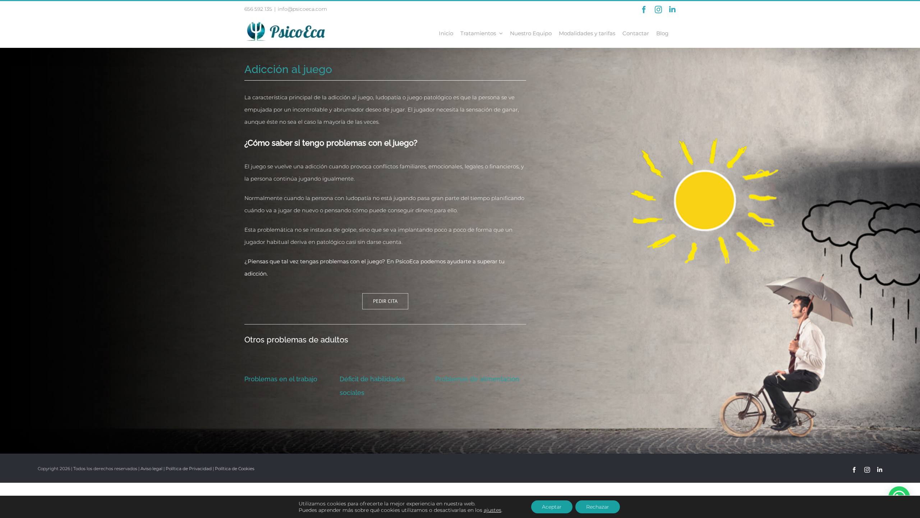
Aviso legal (151, 468)
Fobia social (358, 379)
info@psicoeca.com (302, 9)
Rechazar (597, 507)
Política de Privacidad (189, 468)
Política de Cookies (234, 468)
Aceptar (552, 507)
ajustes (492, 510)
